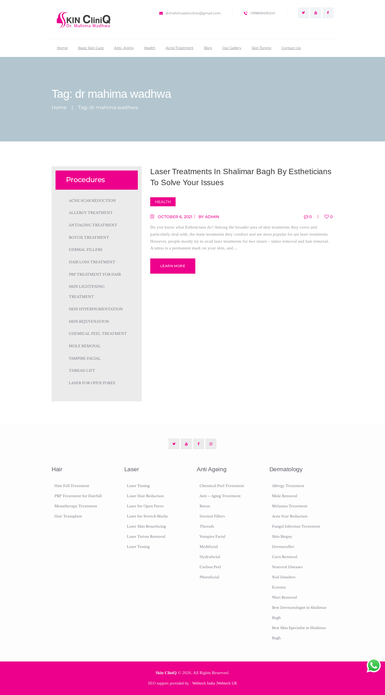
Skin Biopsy (282, 536)
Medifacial (209, 547)
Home (59, 107)
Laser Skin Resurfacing (146, 526)
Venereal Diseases (287, 567)
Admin (212, 216)
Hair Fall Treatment (71, 486)
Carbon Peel (210, 567)
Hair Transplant (68, 516)
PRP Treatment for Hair (95, 274)
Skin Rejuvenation (89, 321)
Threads (207, 526)
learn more (172, 266)
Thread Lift (82, 370)
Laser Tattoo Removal (146, 536)
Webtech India (203, 683)
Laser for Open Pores (92, 383)
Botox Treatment (89, 237)
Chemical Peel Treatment (98, 333)
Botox (205, 506)
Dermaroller (283, 547)
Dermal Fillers (86, 249)
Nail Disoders (283, 577)
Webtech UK (227, 683)
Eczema (279, 587)
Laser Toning (138, 486)
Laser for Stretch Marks (147, 516)
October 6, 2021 (175, 216)
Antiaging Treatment (93, 225)
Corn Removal (284, 557)
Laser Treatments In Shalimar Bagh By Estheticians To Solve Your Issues (240, 177)
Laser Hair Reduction (145, 496)
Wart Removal (284, 597)
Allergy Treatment (91, 213)
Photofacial (209, 577)
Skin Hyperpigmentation (96, 309)
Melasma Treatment (289, 506)
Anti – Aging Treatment (220, 496)
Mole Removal (85, 346)
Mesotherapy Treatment (75, 506)
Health (163, 201)
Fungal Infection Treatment (296, 526)
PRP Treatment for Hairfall (78, 496)
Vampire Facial (85, 358)
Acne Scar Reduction (92, 200)
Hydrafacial (210, 557)
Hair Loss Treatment (92, 262)
